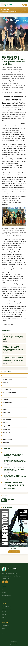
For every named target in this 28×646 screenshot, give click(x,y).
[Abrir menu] (2, 4)
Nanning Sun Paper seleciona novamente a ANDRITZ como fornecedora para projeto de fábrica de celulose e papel (14, 349)
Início (2, 11)
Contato (4, 633)
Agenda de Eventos (6, 609)
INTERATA (15, 644)
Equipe (3, 628)
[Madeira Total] (9, 5)
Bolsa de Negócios (6, 606)
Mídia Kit (4, 614)
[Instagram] (26, 5)
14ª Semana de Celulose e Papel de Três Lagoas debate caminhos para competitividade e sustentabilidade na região (14, 338)
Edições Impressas (6, 595)
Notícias (6, 11)
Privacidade (5, 631)
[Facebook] (23, 5)
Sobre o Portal (5, 625)
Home (3, 589)
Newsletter (4, 611)
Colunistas (4, 598)
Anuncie (4, 617)
